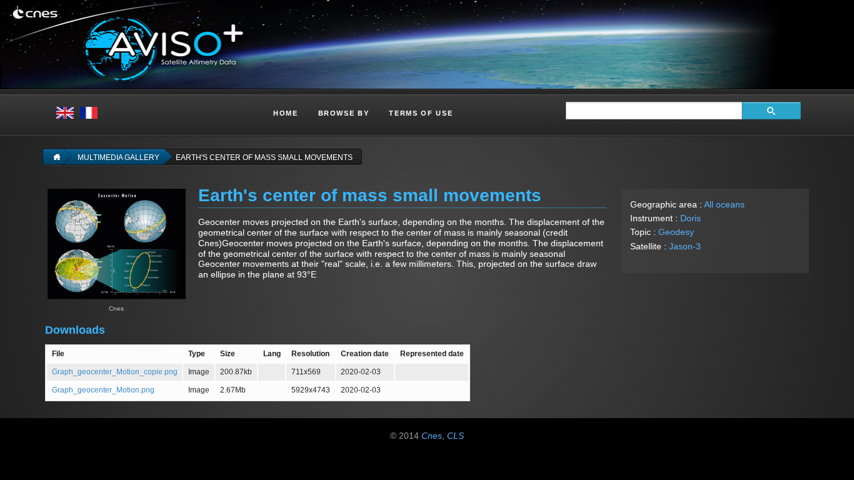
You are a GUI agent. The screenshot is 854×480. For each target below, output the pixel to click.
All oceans (724, 204)
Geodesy (676, 232)
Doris (690, 218)
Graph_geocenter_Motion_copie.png (115, 372)
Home (285, 113)
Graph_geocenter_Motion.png (103, 390)
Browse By (343, 113)
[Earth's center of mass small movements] (117, 243)
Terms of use (421, 113)
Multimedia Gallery (118, 157)
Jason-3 (685, 246)
